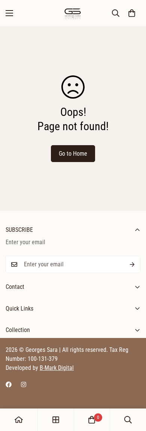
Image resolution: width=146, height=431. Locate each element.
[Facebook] (9, 384)
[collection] (56, 419)
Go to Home (73, 153)
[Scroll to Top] (132, 391)
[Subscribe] (132, 264)
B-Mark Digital (57, 367)
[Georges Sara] (73, 13)
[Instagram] (24, 384)
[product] (18, 419)
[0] (131, 13)
